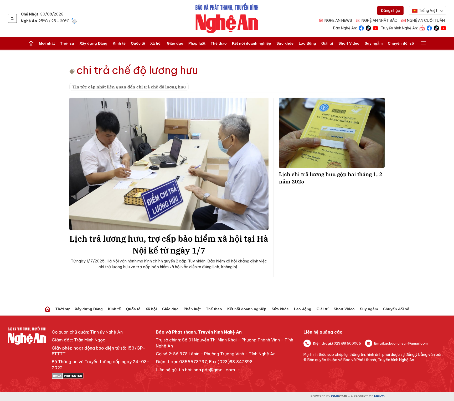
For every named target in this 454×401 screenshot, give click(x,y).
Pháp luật (196, 43)
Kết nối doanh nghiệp (251, 43)
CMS (339, 396)
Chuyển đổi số (401, 43)
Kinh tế (119, 43)
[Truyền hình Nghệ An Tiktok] (436, 27)
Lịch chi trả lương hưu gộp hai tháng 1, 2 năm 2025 (330, 178)
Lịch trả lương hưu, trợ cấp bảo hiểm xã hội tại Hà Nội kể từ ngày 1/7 (168, 244)
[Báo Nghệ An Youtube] (375, 27)
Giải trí (327, 43)
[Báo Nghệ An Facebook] (361, 27)
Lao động (307, 43)
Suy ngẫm (374, 43)
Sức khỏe (284, 43)
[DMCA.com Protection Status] (101, 376)
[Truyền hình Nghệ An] (422, 27)
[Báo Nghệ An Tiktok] (368, 27)
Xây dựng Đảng (93, 43)
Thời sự (67, 43)
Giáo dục (175, 43)
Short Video (348, 43)
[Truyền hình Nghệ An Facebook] (429, 27)
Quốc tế (138, 43)
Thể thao (219, 43)
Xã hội (156, 43)
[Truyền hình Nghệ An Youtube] (443, 27)
